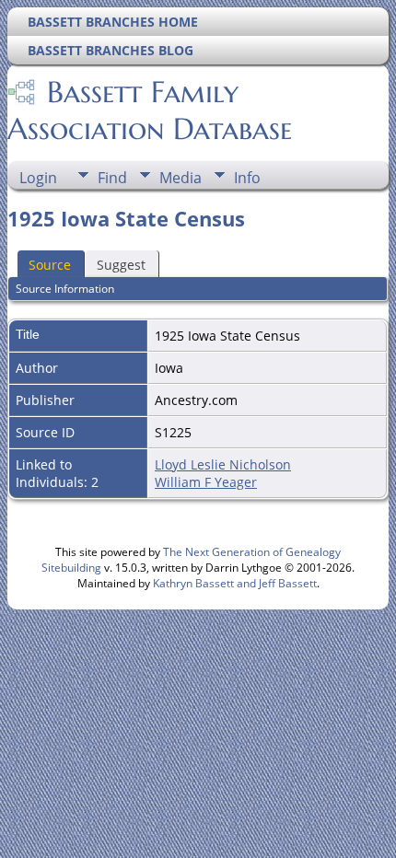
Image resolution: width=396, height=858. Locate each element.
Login (38, 178)
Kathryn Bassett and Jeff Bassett (235, 583)
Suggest (121, 264)
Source (50, 264)
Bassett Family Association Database (149, 110)
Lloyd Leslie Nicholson (223, 464)
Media (180, 178)
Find (112, 178)
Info (247, 178)
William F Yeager (206, 482)
